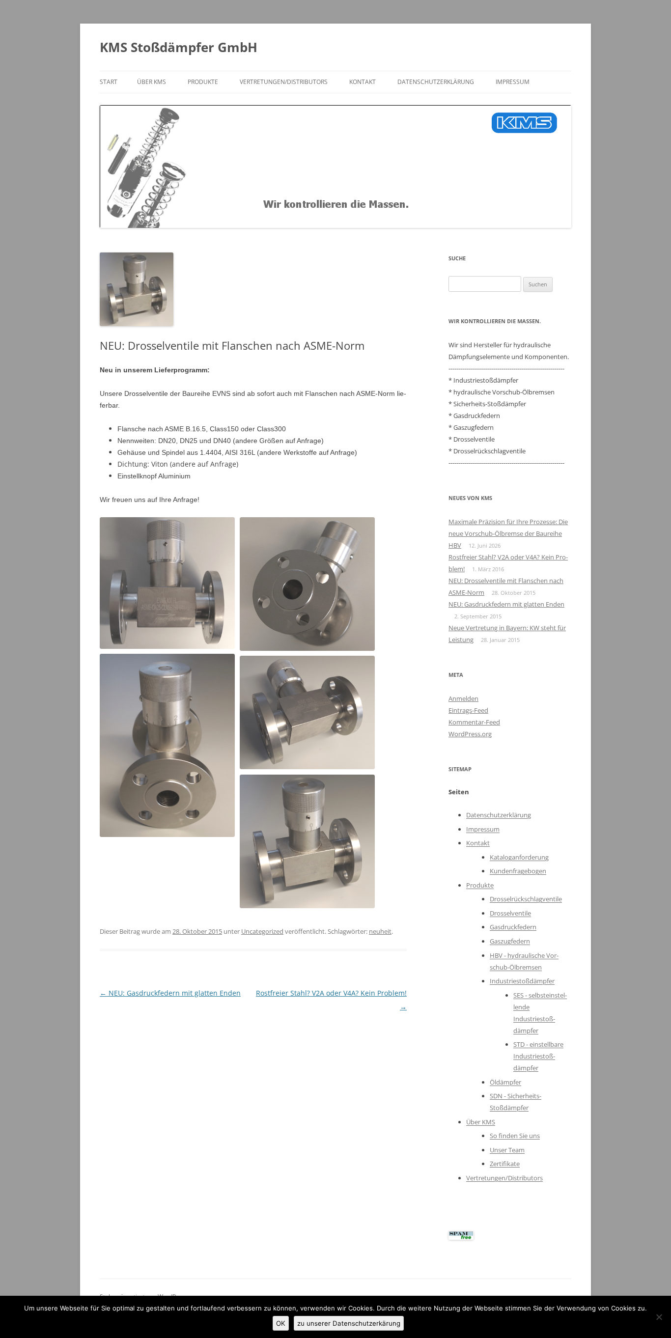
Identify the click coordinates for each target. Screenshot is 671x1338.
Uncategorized (262, 931)
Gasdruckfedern (513, 926)
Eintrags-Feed (468, 710)
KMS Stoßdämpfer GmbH (178, 47)
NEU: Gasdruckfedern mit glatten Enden (170, 993)
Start (108, 82)
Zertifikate (505, 1163)
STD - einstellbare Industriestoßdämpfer (538, 1056)
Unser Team (507, 1149)
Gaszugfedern (510, 941)
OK (280, 1323)
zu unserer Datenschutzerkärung (348, 1323)
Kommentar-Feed (474, 722)
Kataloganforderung (519, 857)
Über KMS (151, 82)
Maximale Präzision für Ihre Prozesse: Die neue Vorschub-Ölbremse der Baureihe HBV (508, 533)
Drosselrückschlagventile (526, 898)
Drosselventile (510, 913)
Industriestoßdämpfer (522, 980)
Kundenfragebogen (518, 870)
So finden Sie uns (515, 1135)
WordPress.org (470, 733)
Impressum (513, 82)
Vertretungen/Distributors (284, 82)
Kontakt (362, 82)
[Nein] (659, 1317)
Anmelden (463, 698)
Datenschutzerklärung (435, 82)
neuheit (380, 931)
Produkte (203, 82)
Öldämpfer (505, 1082)
